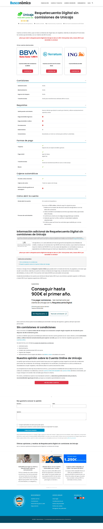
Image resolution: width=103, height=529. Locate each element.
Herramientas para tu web (38, 503)
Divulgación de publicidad (78, 238)
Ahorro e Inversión (69, 3)
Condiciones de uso (58, 501)
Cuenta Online (66, 371)
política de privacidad (71, 438)
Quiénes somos (35, 499)
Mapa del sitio (34, 506)
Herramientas (81, 3)
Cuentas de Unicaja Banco (26, 23)
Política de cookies (57, 506)
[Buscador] (92, 3)
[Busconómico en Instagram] (80, 498)
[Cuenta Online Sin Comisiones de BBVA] (27, 54)
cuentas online (21, 340)
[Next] (84, 469)
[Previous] (18, 469)
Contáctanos (34, 501)
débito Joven (48, 354)
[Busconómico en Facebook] (75, 498)
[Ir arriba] (99, 526)
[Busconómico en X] (78, 498)
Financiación (45, 3)
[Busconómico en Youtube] (83, 498)
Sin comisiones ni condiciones (28, 262)
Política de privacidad (58, 503)
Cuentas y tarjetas (56, 3)
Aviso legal (55, 499)
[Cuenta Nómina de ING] (75, 54)
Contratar (28, 71)
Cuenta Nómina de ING (75, 63)
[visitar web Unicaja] (51, 300)
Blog (89, 3)
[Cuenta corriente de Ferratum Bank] (51, 54)
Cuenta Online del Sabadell (51, 371)
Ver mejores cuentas (51, 383)
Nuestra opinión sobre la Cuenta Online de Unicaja (35, 264)
